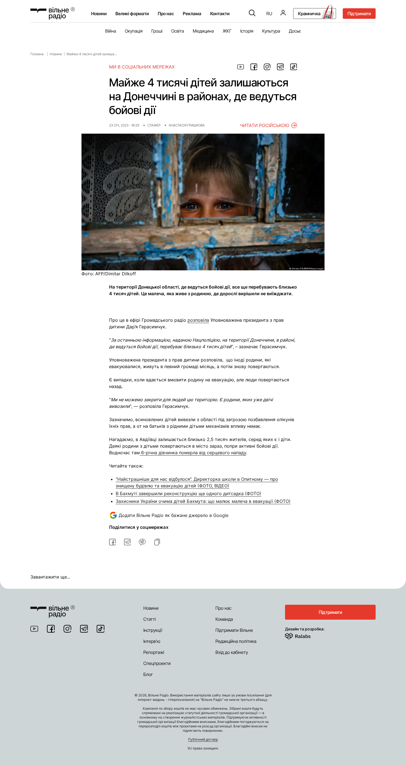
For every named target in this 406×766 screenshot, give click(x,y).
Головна (37, 54)
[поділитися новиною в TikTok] (293, 67)
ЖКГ (227, 31)
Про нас (223, 608)
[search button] (252, 13)
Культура (271, 31)
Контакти (220, 13)
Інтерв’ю (151, 641)
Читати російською (264, 125)
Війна (110, 31)
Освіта (177, 31)
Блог (148, 674)
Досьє (295, 31)
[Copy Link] (157, 542)
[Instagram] (67, 629)
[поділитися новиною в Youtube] (240, 67)
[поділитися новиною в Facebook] (254, 67)
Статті (149, 619)
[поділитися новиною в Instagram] (267, 67)
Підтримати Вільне (234, 630)
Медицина (203, 31)
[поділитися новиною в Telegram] (280, 67)
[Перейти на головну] (52, 13)
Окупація (134, 31)
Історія (246, 31)
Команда (224, 619)
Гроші (156, 31)
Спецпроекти (157, 663)
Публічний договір (203, 739)
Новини (99, 13)
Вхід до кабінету (231, 652)
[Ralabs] (304, 635)
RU (269, 13)
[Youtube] (34, 629)
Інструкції (152, 630)
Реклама (192, 13)
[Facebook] (51, 629)
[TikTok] (100, 629)
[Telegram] (84, 629)
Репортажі (153, 652)
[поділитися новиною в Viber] (142, 542)
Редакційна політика (235, 641)
